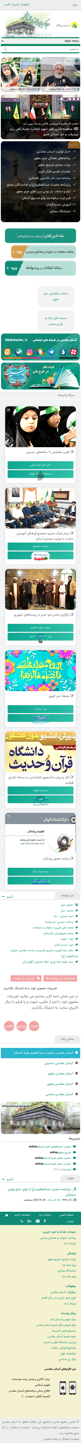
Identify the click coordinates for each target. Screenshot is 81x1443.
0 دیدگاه (52, 1200)
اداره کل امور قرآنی (40, 465)
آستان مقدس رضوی (60, 1084)
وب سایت (40, 709)
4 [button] (38, 35)
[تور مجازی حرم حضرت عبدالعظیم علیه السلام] (16, 34)
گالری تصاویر (27, 61)
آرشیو (10, 99)
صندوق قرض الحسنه (64, 1331)
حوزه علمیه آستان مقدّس (62, 1336)
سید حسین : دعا (63, 916)
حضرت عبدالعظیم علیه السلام (54, 1147)
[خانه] (67, 19)
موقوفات (70, 1286)
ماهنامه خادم (22, 1215)
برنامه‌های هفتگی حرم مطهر (52, 158)
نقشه (70, 1221)
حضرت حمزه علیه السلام (57, 1164)
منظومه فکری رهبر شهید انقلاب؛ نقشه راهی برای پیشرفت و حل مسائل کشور (44, 132)
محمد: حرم (67, 910)
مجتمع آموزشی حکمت (63, 1348)
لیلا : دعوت (67, 939)
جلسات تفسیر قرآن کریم (55, 171)
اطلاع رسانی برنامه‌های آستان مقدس (29, 1391)
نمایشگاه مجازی (60, 211)
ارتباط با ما (45, 1215)
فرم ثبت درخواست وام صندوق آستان (46, 198)
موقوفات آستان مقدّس (63, 1292)
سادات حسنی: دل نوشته (59, 922)
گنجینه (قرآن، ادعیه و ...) (36, 1396)
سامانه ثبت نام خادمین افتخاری (50, 178)
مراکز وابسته (68, 1313)
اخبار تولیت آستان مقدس (54, 151)
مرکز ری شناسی (67, 1359)
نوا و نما (70, 61)
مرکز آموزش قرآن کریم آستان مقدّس (56, 1325)
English (25, 5)
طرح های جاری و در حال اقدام (59, 1298)
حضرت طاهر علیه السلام (57, 1158)
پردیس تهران (40, 790)
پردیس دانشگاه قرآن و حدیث (59, 1342)
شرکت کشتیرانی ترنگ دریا (14, 1415)
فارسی (7, 4)
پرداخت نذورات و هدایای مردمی (58, 1238)
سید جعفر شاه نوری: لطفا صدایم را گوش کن (48, 962)
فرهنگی (71, 1253)
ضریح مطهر (64, 1152)
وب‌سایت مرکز (40, 871)
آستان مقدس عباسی (59, 1094)
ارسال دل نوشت (23, 978)
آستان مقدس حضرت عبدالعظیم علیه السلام (43, 1053)
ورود (74, 5)
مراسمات (66, 1169)
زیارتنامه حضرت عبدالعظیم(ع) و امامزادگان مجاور (38, 185)
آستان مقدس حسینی (59, 1063)
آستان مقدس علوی (60, 1073)
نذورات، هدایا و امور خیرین (59, 1232)
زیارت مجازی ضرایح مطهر (54, 165)
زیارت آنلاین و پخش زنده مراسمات (31, 1379)
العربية (15, 5)
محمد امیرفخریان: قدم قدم (58, 933)
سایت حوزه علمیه (41, 627)
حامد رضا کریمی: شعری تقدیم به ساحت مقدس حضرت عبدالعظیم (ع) (44, 953)
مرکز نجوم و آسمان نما (63, 1319)
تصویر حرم (67, 905)
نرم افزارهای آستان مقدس (60, 1369)
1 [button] (50, 35)
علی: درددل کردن (63, 945)
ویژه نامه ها (69, 1265)
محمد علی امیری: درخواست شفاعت (53, 927)
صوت (34, 1026)
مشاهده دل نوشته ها (60, 978)
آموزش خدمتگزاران (58, 204)
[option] (20, 74)
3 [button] (42, 35)
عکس (9, 1026)
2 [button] (46, 35)
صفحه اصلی (67, 1215)
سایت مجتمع (40, 546)
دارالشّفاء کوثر (68, 1354)
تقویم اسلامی (42, 1385)
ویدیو (21, 1026)
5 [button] (35, 35)
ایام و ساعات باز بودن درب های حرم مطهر (43, 191)
